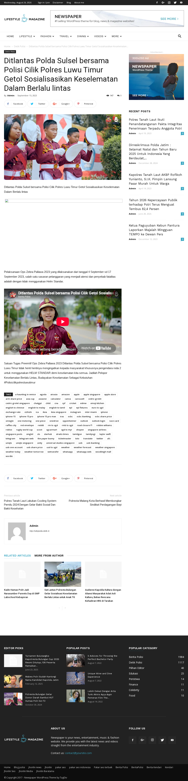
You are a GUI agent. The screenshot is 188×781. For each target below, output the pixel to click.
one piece (41, 420)
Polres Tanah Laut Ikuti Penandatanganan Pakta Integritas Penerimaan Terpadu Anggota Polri (155, 124)
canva (68, 398)
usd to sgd (52, 447)
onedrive (54, 420)
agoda (43, 394)
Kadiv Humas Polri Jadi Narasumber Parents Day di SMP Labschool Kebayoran (22, 593)
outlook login (98, 420)
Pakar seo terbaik (103, 767)
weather (65, 447)
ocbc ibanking (84, 416)
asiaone (43, 398)
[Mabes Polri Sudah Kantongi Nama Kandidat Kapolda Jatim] (13, 681)
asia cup (30, 398)
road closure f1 (84, 425)
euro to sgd (97, 407)
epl (70, 407)
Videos (98, 36)
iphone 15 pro (26, 416)
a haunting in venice (25, 394)
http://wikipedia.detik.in (39, 531)
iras (62, 416)
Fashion (45, 36)
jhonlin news (34, 767)
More (115, 36)
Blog (69, 2)
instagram (75, 412)
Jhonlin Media (26, 771)
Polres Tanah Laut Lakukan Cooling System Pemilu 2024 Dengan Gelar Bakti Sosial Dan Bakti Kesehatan (30, 504)
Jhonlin (48, 767)
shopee (80, 429)
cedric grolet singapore (18, 403)
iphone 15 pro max (46, 416)
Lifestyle (25, 36)
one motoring (25, 420)
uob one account (14, 447)
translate (88, 438)
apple (76, 394)
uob (80, 442)
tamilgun (77, 434)
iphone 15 (10, 416)
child (48, 403)
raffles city (11, 425)
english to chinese (15, 407)
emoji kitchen (97, 403)
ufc (108, 438)
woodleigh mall (103, 451)
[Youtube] (181, 2)
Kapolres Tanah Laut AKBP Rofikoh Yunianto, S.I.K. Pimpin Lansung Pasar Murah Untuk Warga (155, 179)
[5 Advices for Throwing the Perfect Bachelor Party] (75, 660)
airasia (53, 394)
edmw (83, 403)
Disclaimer (58, 2)
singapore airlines (97, 429)
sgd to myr (66, 429)
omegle (10, 420)
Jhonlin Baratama (45, 771)
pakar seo (60, 767)
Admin (11, 95)
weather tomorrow (34, 451)
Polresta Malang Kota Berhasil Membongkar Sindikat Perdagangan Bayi (95, 502)
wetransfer (53, 451)
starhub (48, 434)
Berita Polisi (122, 767)
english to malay (36, 407)
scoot (39, 429)
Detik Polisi (19, 46)
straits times (62, 434)
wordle (9, 456)
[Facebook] (157, 2)
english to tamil (57, 407)
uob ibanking (93, 442)
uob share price (35, 447)
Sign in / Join (44, 2)
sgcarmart (51, 429)
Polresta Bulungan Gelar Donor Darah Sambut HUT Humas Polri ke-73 (39, 697)
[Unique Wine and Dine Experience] (75, 678)
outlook (84, 420)
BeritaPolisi (137, 767)
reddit (41, 425)
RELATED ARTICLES (17, 555)
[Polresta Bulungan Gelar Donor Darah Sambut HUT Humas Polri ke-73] (13, 699)
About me (79, 2)
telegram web (26, 438)
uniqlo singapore (24, 442)
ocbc (70, 416)
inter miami (91, 412)
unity (39, 442)
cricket (72, 403)
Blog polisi (19, 767)
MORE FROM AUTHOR (49, 555)
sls (38, 434)
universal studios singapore (60, 442)
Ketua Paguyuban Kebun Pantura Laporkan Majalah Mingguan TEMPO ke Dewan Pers (154, 230)
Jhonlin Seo (9, 771)
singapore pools (14, 434)
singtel (29, 434)
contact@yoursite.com (78, 753)
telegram (10, 438)
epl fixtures (82, 407)
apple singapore (92, 394)
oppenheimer (69, 420)
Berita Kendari (154, 767)
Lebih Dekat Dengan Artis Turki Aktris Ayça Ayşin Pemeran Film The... (102, 694)
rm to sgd (53, 425)
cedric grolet (94, 398)
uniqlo (9, 442)
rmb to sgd (67, 425)
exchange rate (13, 412)
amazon (66, 394)
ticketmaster (64, 438)
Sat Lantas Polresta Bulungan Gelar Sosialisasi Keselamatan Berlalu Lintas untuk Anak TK (60, 593)
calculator (56, 398)
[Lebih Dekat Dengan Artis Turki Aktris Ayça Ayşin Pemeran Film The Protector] (75, 696)
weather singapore (105, 447)
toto (77, 438)
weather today (13, 451)
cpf (63, 403)
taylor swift (105, 434)
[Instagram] (169, 2)
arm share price (14, 398)
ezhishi (28, 412)
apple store (110, 394)
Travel (64, 36)
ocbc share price (103, 416)
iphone (104, 412)
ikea (45, 412)
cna (56, 403)
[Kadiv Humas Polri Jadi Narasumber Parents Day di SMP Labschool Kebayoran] (22, 574)
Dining (81, 36)
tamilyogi (90, 434)
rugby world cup (24, 429)
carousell (79, 398)
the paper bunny (46, 438)
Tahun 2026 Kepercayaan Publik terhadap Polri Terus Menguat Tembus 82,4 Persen (153, 204)
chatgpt (38, 403)
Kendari (169, 767)
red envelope (27, 425)
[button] (179, 36)
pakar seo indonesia (80, 767)
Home (10, 36)
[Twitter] (175, 2)
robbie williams (104, 425)
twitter (100, 438)
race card (114, 420)
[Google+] (163, 2)
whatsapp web (84, 451)
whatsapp (68, 451)
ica (37, 412)
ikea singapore (58, 412)
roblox (9, 429)
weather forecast (82, 447)
